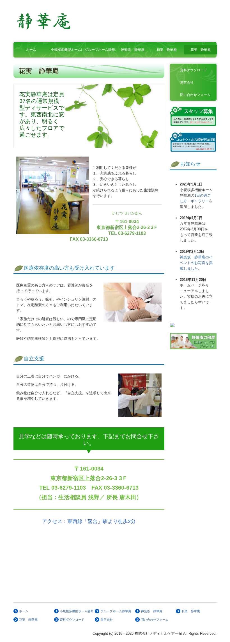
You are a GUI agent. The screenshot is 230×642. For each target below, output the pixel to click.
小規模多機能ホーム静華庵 (66, 50)
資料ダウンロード (193, 70)
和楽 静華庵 (167, 50)
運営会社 (187, 82)
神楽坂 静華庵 (132, 50)
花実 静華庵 (200, 50)
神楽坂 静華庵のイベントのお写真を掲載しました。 (196, 262)
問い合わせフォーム (195, 95)
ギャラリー (200, 201)
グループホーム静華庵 (100, 50)
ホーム (31, 50)
